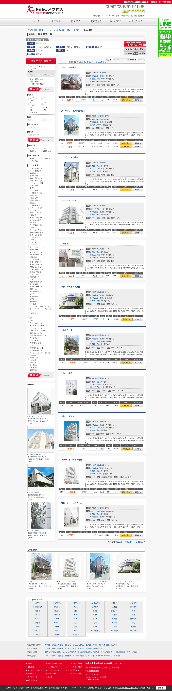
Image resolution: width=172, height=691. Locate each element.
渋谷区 (75, 645)
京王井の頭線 (132, 652)
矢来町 (114, 627)
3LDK (45, 108)
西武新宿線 (94, 76)
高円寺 (75, 656)
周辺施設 (76, 670)
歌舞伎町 (95, 607)
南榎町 (57, 627)
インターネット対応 (38, 326)
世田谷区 (68, 645)
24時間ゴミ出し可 (37, 348)
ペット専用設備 (36, 171)
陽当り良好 (35, 176)
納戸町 (95, 619)
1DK (31, 100)
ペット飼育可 (36, 168)
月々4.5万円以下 (54, 667)
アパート (33, 66)
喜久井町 (133, 607)
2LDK (32, 105)
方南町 (98, 656)
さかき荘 (65, 244)
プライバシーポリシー (35, 670)
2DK (44, 103)
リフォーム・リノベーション (58, 670)
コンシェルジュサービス (40, 353)
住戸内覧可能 (36, 350)
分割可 (33, 195)
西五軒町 (133, 619)
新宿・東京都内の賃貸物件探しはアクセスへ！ (106, 663)
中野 (58, 648)
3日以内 (33, 151)
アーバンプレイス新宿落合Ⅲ (73, 111)
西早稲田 (57, 623)
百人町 (114, 623)
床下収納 (34, 304)
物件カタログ (32, 680)
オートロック (36, 328)
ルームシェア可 (36, 220)
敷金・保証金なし (36, 79)
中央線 (80, 652)
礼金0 (50, 677)
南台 (74, 648)
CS (32, 316)
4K (31, 110)
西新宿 (37, 623)
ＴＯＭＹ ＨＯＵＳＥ (36, 416)
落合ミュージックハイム (71, 503)
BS (32, 318)
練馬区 (81, 645)
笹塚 (92, 656)
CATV (33, 321)
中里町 (57, 619)
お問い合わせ (77, 664)
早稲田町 (133, 631)
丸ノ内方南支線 (106, 652)
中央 (94, 648)
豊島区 (88, 645)
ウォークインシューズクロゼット (41, 310)
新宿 (133, 611)
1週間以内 (47, 151)
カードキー (35, 210)
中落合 (37, 619)
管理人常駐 (35, 200)
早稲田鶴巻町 (95, 631)
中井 (103, 79)
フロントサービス (37, 345)
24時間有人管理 (36, 343)
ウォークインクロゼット (40, 306)
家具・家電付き (36, 262)
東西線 (92, 81)
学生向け (34, 223)
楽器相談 (34, 173)
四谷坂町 (76, 635)
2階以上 (34, 358)
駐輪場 (33, 257)
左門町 (76, 611)
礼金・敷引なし (35, 82)
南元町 (76, 627)
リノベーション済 (37, 183)
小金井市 (114, 645)
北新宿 (37, 611)
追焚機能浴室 (36, 282)
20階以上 (34, 363)
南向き (33, 367)
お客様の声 (77, 674)
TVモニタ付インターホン (40, 330)
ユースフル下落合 (68, 67)
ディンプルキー (36, 338)
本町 (53, 648)
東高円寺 (117, 656)
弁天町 (37, 627)
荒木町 (37, 603)
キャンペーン (52, 674)
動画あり (46, 158)
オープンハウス (36, 213)
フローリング (36, 235)
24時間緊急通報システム (40, 336)
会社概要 (30, 667)
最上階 (33, 365)
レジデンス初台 (34, 492)
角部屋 (33, 370)
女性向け (34, 227)
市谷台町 (133, 603)
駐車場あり (35, 355)
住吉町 (37, 615)
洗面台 (33, 289)
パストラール (66, 330)
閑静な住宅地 (36, 178)
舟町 (133, 623)
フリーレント (36, 208)
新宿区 (97, 73)
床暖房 (33, 301)
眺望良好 (34, 203)
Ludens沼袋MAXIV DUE (37, 454)
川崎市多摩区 (104, 645)
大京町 (76, 615)
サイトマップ (32, 677)
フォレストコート (68, 200)
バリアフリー (36, 193)
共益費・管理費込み (37, 84)
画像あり (33, 158)
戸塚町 (114, 615)
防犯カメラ (35, 340)
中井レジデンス (67, 416)
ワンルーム (34, 98)
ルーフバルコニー (37, 247)
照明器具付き (36, 254)
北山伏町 (57, 611)
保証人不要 (35, 186)
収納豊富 (34, 313)
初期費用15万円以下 (55, 664)
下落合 (102, 76)
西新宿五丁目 (84, 656)
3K (44, 105)
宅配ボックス (36, 333)
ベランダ (34, 242)
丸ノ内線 (66, 652)
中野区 (47, 645)
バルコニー (35, 245)
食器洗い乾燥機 (36, 272)
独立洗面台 (35, 297)
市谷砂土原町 (95, 603)
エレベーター (36, 252)
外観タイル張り (36, 267)
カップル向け (36, 225)
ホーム (29, 664)
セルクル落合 (66, 373)
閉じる (160, 688)
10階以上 (34, 360)
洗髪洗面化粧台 (36, 291)
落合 (98, 81)
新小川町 (114, 611)
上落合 (102, 73)
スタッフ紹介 (77, 667)
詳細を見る (126, 100)
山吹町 (95, 627)
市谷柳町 (57, 607)
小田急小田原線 (119, 652)
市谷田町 (114, 603)
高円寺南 (81, 648)
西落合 (114, 619)
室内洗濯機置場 (36, 232)
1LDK (45, 100)
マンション (43, 66)
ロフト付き (35, 237)
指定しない (34, 148)
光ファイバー (36, 323)
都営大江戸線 (95, 79)
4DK (44, 110)
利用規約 (30, 674)
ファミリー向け (36, 230)
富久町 (37, 635)
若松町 (76, 631)
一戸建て (33, 69)
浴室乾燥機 (35, 284)
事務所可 (34, 188)
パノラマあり (35, 161)
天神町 (95, 615)
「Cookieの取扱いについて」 (128, 688)
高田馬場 (57, 615)
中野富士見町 (107, 656)
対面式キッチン (36, 277)
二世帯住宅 (35, 205)
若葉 (57, 631)
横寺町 (133, 627)
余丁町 (37, 631)
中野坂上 (53, 656)
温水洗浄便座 (36, 287)
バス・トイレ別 (36, 279)
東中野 (98, 125)
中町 (76, 619)
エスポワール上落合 (69, 157)
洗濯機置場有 (36, 264)
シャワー (34, 294)
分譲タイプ (35, 198)
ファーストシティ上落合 (71, 460)
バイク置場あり (36, 260)
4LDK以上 (33, 113)
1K (44, 98)
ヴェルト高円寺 (34, 530)
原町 (95, 623)
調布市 (95, 645)
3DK (31, 108)
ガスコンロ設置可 (37, 218)
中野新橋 (68, 656)
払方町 (76, 623)
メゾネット (35, 240)
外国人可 (34, 215)
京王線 (73, 652)
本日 (45, 148)
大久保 (76, 607)
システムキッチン (37, 274)
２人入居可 (35, 190)
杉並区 (60, 645)
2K (31, 103)
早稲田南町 (114, 631)
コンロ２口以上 (36, 269)
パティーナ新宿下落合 (70, 287)
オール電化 (35, 250)
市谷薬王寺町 (38, 607)
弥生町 (63, 648)
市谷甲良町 (76, 603)
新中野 (60, 656)
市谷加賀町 (57, 603)
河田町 (57, 635)
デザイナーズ (36, 181)
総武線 (92, 125)
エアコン (34, 299)
